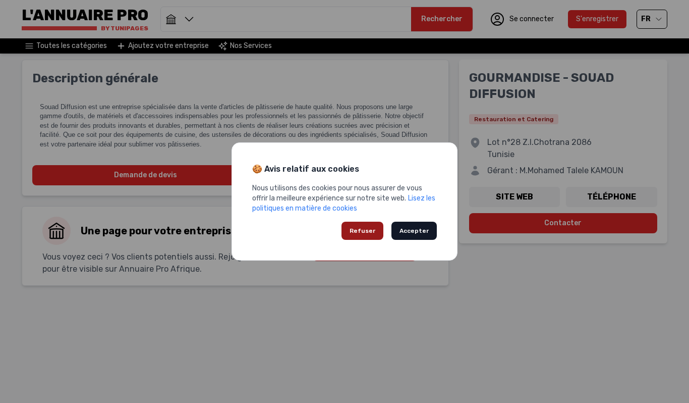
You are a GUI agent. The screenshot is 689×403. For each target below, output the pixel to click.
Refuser (362, 230)
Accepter (414, 230)
